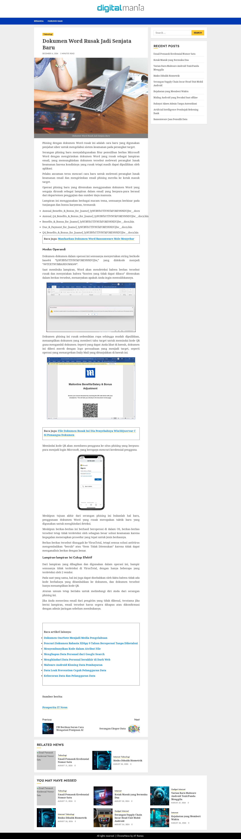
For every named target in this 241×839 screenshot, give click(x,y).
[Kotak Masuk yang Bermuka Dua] (103, 795)
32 (120, 431)
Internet (116, 757)
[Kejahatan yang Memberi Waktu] (159, 817)
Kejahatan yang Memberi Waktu (171, 91)
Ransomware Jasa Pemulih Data (170, 119)
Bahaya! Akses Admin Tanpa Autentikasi (175, 103)
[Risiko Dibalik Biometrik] (101, 760)
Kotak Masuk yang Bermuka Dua (171, 59)
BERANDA (39, 21)
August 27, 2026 (178, 803)
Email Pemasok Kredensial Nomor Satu (73, 760)
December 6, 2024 (50, 54)
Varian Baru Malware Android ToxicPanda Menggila (183, 796)
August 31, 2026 (65, 766)
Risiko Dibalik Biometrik (127, 760)
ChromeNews (123, 835)
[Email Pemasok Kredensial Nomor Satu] (46, 760)
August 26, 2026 (120, 764)
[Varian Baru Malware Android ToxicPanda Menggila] (159, 795)
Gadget (174, 789)
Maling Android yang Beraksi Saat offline (176, 97)
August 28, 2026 (122, 801)
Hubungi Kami (55, 21)
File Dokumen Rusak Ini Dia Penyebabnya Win (88, 431)
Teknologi (48, 34)
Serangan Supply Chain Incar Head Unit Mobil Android (128, 818)
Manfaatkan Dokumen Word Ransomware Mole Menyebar (96, 238)
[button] (205, 21)
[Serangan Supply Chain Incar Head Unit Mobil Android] (103, 817)
